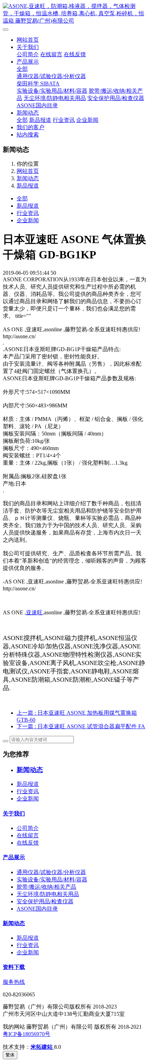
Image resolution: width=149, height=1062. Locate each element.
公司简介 (28, 54)
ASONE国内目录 (37, 105)
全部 (22, 69)
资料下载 (14, 967)
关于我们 (28, 47)
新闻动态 (28, 113)
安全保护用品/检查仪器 (115, 98)
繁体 (10, 1054)
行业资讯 (64, 120)
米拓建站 (42, 1047)
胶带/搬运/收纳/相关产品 (46, 887)
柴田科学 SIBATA (38, 83)
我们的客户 (30, 127)
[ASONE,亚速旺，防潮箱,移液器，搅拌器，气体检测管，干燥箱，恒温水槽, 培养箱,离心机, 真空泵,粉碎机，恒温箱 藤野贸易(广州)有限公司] (74, 14)
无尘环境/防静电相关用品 (55, 98)
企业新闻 (87, 120)
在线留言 (51, 54)
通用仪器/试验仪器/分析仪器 (51, 76)
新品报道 (40, 120)
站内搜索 (28, 135)
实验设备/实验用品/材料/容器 (52, 91)
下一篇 (81, 726)
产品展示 (28, 62)
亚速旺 (34, 612)
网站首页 (28, 40)
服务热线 (14, 982)
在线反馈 (75, 54)
